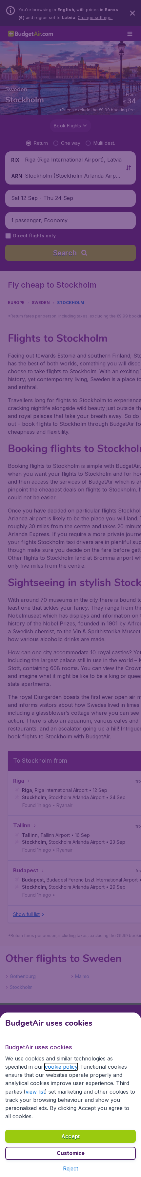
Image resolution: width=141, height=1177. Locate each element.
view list (35, 1091)
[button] (70, 1168)
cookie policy (61, 1066)
